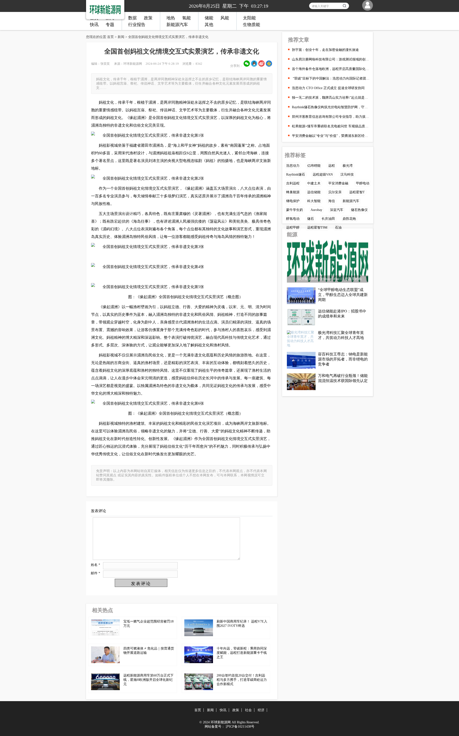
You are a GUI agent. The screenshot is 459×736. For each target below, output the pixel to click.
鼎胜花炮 (349, 218)
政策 (148, 18)
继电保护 (293, 201)
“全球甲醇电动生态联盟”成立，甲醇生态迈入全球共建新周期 (343, 295)
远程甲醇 (293, 227)
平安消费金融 (338, 183)
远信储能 (314, 192)
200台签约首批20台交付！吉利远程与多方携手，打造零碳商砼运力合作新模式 (242, 680)
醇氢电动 (293, 218)
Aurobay (316, 210)
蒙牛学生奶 (294, 210)
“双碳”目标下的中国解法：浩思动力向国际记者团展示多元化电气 (330, 78)
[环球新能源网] (101, 8)
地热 (170, 18)
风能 (224, 18)
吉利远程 (293, 183)
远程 (331, 165)
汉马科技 (347, 174)
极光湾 (348, 165)
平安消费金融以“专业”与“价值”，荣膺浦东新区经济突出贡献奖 (330, 136)
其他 (209, 24)
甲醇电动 (362, 183)
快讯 (94, 24)
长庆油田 (328, 218)
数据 (132, 18)
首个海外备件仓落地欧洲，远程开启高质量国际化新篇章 (330, 69)
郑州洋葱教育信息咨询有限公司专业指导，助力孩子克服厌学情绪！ (330, 116)
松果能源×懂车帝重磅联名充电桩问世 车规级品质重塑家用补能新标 (330, 126)
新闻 (121, 37)
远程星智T (357, 192)
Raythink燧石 (295, 174)
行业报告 (136, 24)
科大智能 (314, 201)
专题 (110, 24)
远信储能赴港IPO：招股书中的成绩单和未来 (342, 313)
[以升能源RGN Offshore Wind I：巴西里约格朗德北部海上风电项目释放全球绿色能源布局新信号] (327, 262)
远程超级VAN (323, 174)
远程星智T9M (317, 227)
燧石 (310, 218)
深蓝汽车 (336, 210)
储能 (209, 18)
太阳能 (249, 18)
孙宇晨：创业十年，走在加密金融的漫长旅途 (325, 50)
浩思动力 (293, 165)
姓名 (95, 565)
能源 (292, 234)
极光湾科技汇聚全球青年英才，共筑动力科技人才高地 (341, 335)
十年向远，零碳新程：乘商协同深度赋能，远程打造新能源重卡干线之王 (242, 653)
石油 (338, 227)
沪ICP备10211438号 (240, 726)
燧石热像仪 (359, 210)
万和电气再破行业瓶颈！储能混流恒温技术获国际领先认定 (343, 378)
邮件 (95, 573)
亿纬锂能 (314, 165)
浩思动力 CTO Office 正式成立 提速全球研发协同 (328, 88)
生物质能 (251, 24)
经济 (261, 710)
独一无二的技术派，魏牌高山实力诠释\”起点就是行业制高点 (330, 97)
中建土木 (314, 183)
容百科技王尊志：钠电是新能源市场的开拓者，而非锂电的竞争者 (343, 359)
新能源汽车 (177, 24)
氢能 (186, 18)
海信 (331, 201)
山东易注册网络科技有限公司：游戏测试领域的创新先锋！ (330, 59)
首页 (110, 37)
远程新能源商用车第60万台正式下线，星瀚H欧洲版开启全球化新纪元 (148, 680)
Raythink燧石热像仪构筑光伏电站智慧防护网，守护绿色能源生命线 (330, 107)
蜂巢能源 (293, 192)
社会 (248, 710)
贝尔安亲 (335, 192)
